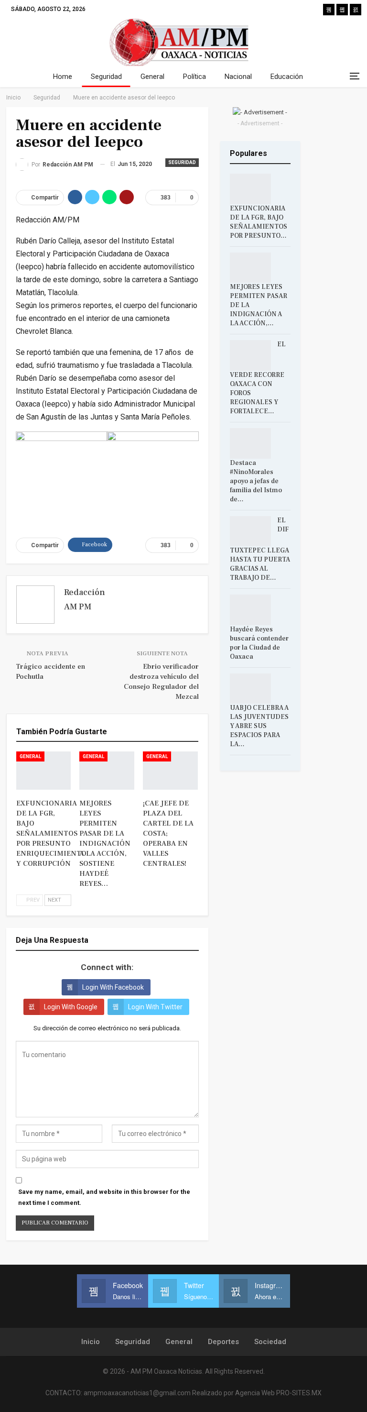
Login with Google (70, 1007)
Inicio (90, 1341)
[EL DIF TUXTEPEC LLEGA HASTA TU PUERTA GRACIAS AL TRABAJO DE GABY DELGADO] (250, 531)
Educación (286, 76)
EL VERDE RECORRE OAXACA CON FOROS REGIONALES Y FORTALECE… (258, 378)
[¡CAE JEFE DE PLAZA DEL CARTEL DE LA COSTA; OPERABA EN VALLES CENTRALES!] (170, 770)
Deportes (223, 1341)
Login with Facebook (113, 987)
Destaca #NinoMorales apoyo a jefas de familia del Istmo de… (256, 481)
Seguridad (106, 76)
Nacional (238, 76)
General (152, 76)
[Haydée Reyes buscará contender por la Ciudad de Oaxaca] (250, 610)
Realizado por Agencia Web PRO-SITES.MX (257, 1393)
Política (194, 76)
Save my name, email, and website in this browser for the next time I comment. (104, 1197)
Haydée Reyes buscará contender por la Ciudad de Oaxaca (259, 643)
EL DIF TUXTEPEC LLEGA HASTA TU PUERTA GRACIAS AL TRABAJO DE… (260, 549)
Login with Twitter (155, 1007)
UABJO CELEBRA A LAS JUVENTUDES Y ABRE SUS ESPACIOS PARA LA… (259, 726)
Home (62, 76)
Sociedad (270, 1341)
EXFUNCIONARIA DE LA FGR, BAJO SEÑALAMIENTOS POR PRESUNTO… (258, 222)
